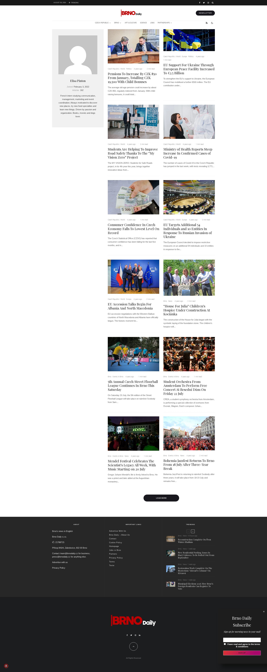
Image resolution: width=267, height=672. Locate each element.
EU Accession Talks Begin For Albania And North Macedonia (130, 306)
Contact (112, 539)
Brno (116, 23)
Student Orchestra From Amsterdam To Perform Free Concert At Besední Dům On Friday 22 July (185, 388)
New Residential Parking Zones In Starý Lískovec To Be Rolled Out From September (196, 555)
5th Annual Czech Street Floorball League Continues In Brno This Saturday (133, 386)
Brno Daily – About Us (119, 535)
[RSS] (206, 23)
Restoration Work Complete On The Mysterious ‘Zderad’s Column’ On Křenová (195, 570)
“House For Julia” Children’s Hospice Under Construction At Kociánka (186, 310)
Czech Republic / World (116, 69)
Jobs (152, 23)
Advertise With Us (117, 531)
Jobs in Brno (115, 550)
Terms (112, 562)
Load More (161, 498)
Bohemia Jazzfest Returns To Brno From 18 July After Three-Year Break (188, 465)
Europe (184, 56)
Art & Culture (131, 23)
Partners (113, 554)
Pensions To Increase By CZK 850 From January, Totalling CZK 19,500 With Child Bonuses (132, 78)
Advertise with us (60, 562)
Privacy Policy (58, 568)
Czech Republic (102, 23)
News (170, 301)
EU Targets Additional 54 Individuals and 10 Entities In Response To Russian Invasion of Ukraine (187, 231)
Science (143, 23)
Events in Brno (118, 377)
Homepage (114, 546)
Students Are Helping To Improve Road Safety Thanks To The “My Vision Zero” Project (133, 153)
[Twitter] (204, 2)
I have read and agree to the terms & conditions (243, 645)
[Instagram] (208, 2)
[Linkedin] (140, 635)
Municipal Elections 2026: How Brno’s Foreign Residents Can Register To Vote (195, 586)
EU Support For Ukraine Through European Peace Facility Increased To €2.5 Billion (189, 69)
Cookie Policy (115, 542)
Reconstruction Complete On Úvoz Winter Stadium (194, 540)
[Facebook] (200, 2)
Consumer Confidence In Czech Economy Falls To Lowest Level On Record (133, 229)
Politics (129, 69)
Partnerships (164, 23)
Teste (111, 565)
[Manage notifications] (6, 666)
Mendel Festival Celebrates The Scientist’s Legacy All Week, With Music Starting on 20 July (132, 465)
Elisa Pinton (78, 81)
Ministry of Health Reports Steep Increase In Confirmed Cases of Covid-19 (187, 153)
